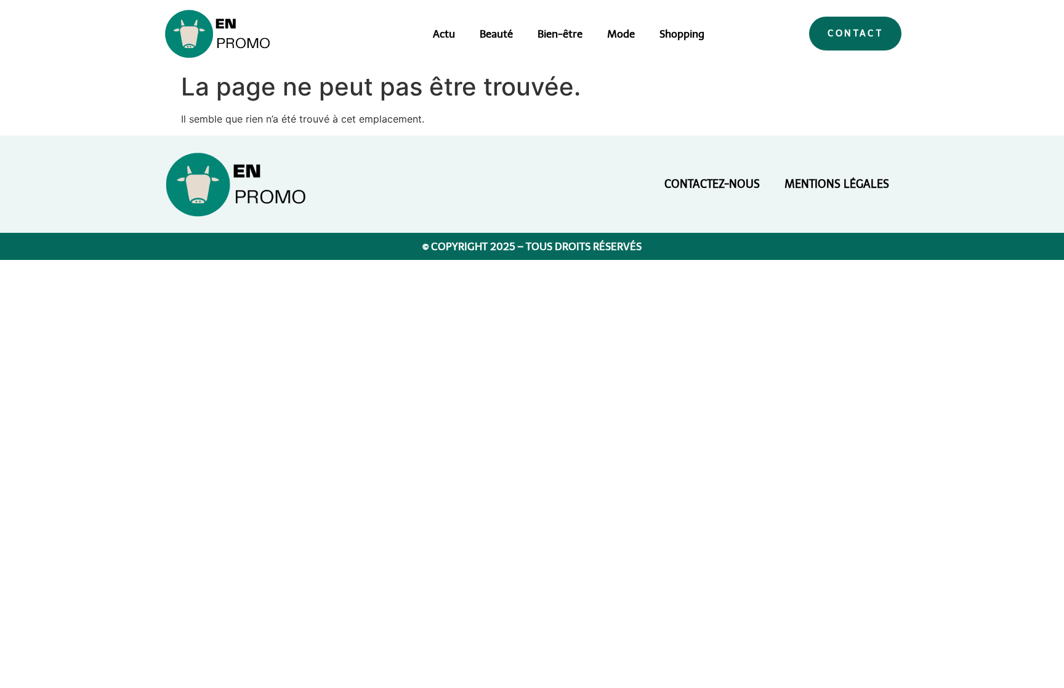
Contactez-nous (712, 184)
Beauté (496, 34)
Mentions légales (836, 184)
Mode (621, 34)
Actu (444, 34)
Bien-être (560, 34)
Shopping (681, 34)
